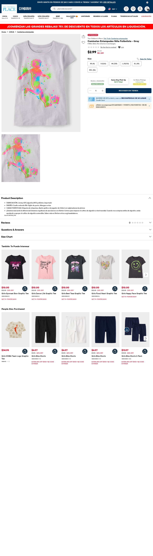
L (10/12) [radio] (125, 63)
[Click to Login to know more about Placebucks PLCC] (149, 106)
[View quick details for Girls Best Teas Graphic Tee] (84, 288)
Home (4, 32)
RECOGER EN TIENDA (128, 91)
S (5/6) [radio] (103, 63)
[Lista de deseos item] (134, 11)
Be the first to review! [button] (108, 47)
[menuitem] (5, 16)
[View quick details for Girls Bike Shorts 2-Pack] (145, 351)
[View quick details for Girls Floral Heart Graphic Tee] (114, 288)
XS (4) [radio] (92, 63)
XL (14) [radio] (136, 63)
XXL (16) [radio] (92, 70)
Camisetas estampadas (25, 32)
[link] (126, 8)
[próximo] (146, 274)
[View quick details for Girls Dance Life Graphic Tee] (54, 288)
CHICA (11, 32)
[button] (111, 8)
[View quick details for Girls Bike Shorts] (54, 351)
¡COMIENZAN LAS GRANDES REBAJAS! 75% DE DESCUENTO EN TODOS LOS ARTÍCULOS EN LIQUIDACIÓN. (76, 26)
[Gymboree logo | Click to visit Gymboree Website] (25, 8)
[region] (76, 2)
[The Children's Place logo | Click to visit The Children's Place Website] (9, 8)
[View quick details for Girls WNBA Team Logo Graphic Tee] (24, 351)
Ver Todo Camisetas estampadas (116, 38)
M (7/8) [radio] (114, 63)
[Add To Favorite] (83, 42)
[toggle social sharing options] (83, 36)
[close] (147, 2)
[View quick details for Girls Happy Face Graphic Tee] (145, 288)
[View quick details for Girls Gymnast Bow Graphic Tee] (24, 288)
